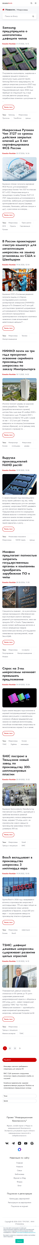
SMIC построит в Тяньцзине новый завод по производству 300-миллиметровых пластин (16, 765)
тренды (28, 118)
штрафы (26, 446)
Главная (19, 1163)
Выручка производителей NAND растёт (14, 461)
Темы (5, 1096)
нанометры (24, 744)
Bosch (14, 933)
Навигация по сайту (19, 1157)
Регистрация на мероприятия (19, 1202)
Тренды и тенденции (10, 845)
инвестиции (26, 930)
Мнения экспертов (8, 1033)
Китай (24, 842)
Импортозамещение (9, 339)
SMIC (23, 845)
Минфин (5, 656)
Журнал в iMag (19, 1178)
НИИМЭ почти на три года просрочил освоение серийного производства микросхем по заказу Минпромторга (18, 360)
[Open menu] (36, 3)
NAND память (21, 540)
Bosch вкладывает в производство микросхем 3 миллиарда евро (17, 863)
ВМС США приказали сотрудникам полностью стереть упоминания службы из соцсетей (19, 1076)
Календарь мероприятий (20, 1198)
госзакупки (25, 650)
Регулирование (7, 653)
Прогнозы (6, 118)
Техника (24, 336)
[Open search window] (31, 3)
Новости (19, 1166)
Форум (19, 1182)
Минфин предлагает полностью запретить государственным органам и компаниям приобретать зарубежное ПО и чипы (19, 564)
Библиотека (19, 1174)
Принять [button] (19, 1241)
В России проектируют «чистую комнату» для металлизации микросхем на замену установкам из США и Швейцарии (19, 250)
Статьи (19, 1170)
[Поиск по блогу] (33, 16)
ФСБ (4, 226)
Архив (6, 1101)
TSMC (4, 744)
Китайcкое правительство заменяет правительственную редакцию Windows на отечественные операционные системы (19, 1085)
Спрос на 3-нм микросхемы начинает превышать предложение (19, 674)
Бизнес (5, 446)
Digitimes (14, 744)
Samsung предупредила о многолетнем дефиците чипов (14, 33)
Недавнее (7, 1060)
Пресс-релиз (26, 223)
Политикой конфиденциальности (25, 1232)
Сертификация (25, 226)
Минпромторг (13, 442)
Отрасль (13, 226)
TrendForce (17, 118)
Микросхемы (23, 115)
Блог (19, 1185)
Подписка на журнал (19, 1206)
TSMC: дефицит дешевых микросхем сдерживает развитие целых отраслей (18, 950)
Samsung (11, 115)
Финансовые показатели (17, 536)
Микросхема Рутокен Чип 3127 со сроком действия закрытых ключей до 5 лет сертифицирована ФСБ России (18, 139)
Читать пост (8, 107)
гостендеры (16, 446)
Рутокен (5, 229)
